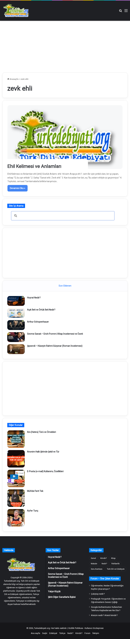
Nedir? (104, 564)
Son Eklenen (65, 285)
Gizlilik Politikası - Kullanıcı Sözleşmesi (86, 628)
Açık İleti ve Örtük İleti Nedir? (41, 309)
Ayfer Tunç (32, 510)
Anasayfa (13, 79)
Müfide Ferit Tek (35, 491)
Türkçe (62, 633)
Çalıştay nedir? (98, 594)
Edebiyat (53, 633)
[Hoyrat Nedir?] (16, 301)
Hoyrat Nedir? (34, 297)
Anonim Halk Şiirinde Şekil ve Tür (43, 451)
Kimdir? (103, 558)
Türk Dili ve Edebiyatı (116, 569)
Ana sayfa (35, 633)
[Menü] (126, 11)
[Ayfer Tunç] (16, 518)
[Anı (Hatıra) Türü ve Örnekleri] (16, 439)
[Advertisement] (65, 46)
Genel (93, 558)
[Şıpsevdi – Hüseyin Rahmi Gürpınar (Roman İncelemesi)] (16, 349)
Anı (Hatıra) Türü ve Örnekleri (41, 432)
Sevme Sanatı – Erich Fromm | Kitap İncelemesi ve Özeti (55, 334)
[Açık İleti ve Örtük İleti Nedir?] (16, 313)
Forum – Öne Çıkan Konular (105, 578)
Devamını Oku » (17, 188)
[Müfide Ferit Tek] (16, 498)
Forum (87, 633)
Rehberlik (115, 564)
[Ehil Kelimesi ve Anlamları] (65, 137)
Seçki (44, 633)
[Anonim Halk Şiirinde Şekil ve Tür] (16, 459)
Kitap (113, 558)
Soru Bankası (96, 569)
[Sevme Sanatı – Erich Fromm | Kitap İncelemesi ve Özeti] (16, 337)
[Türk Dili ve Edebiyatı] (16, 11)
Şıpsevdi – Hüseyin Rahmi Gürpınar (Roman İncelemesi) (54, 346)
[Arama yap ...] (120, 11)
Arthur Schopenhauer (38, 321)
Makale (94, 564)
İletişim (95, 633)
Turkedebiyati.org (42, 628)
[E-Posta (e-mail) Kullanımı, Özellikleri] (16, 478)
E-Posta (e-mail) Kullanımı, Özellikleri (45, 471)
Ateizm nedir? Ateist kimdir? (104, 615)
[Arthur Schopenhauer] (16, 325)
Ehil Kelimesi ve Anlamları (34, 166)
